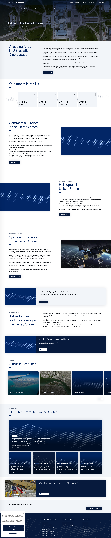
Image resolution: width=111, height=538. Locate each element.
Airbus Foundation (86, 529)
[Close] (23, 513)
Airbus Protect (45, 529)
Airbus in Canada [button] (48, 392)
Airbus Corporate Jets (47, 533)
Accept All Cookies (13, 526)
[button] (86, 141)
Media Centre (85, 523)
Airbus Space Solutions (47, 525)
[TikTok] (26, 529)
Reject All (13, 529)
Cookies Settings (13, 533)
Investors (77, 2)
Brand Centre (85, 525)
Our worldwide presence (26, 8)
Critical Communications (47, 527)
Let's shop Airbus (86, 527)
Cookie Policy (5, 522)
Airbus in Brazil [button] (79, 392)
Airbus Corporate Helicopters (48, 535)
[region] (13, 524)
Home (9, 8)
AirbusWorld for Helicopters (68, 525)
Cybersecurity (45, 523)
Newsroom (91, 2)
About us (16, 8)
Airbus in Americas (39, 8)
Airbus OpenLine (86, 531)
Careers (71, 2)
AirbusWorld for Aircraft (67, 523)
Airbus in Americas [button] (16, 392)
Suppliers (84, 2)
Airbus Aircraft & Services (48, 531)
